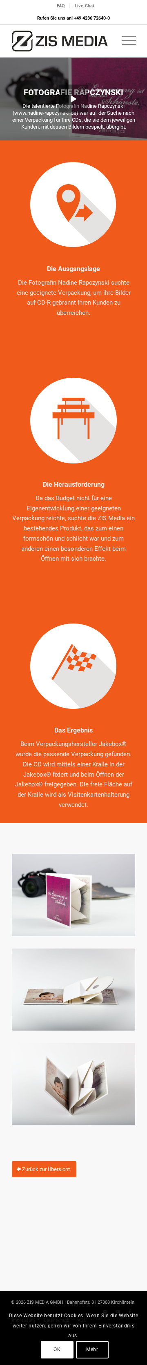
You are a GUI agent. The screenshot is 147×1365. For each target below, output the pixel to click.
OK (56, 1349)
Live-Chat (84, 6)
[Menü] (125, 40)
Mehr (92, 1349)
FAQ (61, 6)
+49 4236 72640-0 (92, 18)
